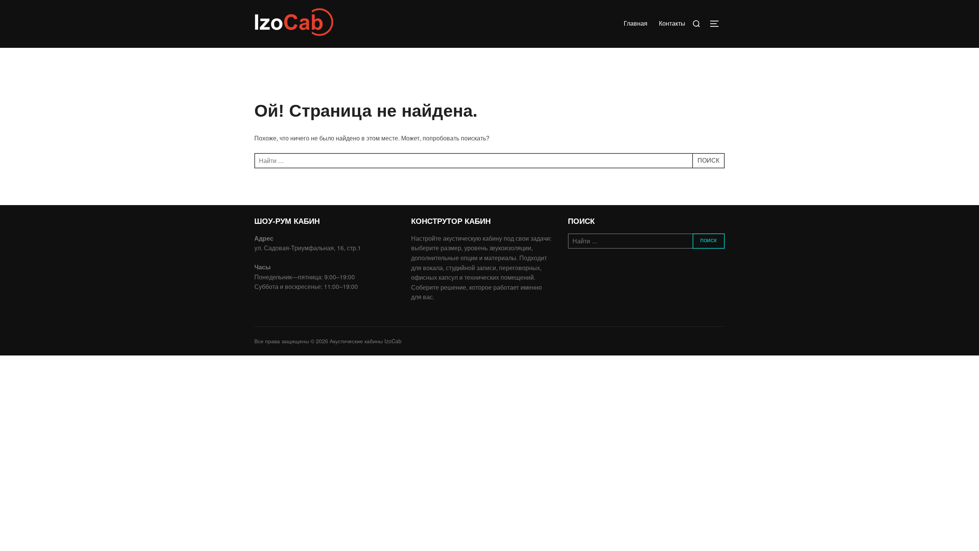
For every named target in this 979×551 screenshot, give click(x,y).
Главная (635, 23)
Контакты (672, 23)
